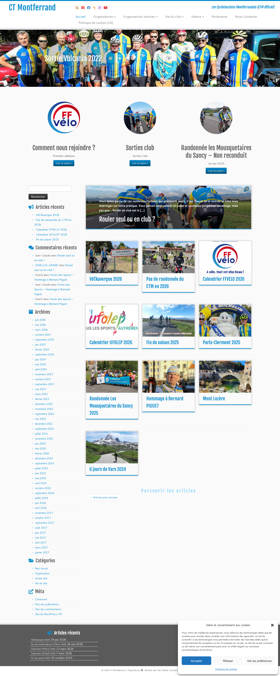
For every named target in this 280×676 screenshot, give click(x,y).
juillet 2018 (41, 498)
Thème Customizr (170, 670)
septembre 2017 (44, 522)
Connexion (41, 599)
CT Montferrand (32, 7)
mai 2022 (40, 419)
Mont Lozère (214, 398)
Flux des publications (47, 604)
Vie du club (173, 16)
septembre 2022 (44, 414)
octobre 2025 (43, 334)
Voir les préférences (259, 661)
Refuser (228, 661)
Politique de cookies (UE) (95, 22)
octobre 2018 (43, 488)
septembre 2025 (44, 339)
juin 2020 (40, 443)
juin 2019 (40, 473)
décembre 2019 (44, 458)
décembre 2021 (44, 423)
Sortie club (41, 578)
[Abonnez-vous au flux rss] (78, 7)
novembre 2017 (44, 513)
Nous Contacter (246, 16)
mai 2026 (40, 324)
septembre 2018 (44, 493)
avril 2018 (40, 508)
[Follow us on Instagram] (101, 7)
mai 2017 (40, 537)
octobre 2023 (43, 379)
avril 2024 (40, 369)
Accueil (81, 16)
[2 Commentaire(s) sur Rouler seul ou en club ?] (247, 192)
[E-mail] (84, 7)
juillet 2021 (41, 433)
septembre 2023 (44, 384)
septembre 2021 (44, 428)
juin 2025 (40, 344)
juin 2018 (40, 503)
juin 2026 (40, 320)
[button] (272, 625)
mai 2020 (40, 448)
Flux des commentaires (48, 609)
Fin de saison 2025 (47, 239)
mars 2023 (41, 394)
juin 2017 (40, 532)
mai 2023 (40, 389)
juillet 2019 (41, 468)
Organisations (103, 16)
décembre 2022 (44, 404)
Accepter (196, 661)
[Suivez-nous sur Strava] (95, 7)
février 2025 (42, 349)
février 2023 (42, 399)
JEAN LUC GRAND (46, 265)
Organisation (42, 573)
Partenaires (219, 16)
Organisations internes (139, 16)
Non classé (41, 568)
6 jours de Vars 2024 (108, 469)
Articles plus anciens (104, 497)
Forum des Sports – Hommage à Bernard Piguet (52, 289)
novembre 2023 (44, 374)
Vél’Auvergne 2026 (47, 215)
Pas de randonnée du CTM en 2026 (48, 644)
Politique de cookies (226, 669)
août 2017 (41, 527)
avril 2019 (40, 483)
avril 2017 (40, 542)
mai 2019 (40, 478)
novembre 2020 (44, 438)
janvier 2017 (42, 552)
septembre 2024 (44, 354)
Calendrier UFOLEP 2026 (51, 234)
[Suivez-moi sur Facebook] (90, 7)
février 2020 (42, 453)
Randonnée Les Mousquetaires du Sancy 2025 (111, 406)
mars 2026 (41, 329)
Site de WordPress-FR (48, 614)
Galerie (196, 16)
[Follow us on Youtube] (107, 7)
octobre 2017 (43, 518)
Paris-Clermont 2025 (221, 342)
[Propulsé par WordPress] (142, 669)
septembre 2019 (44, 463)
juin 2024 (40, 359)
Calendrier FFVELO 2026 (51, 229)
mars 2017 (41, 547)
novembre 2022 (44, 409)
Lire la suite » (64, 163)
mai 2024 (40, 364)
